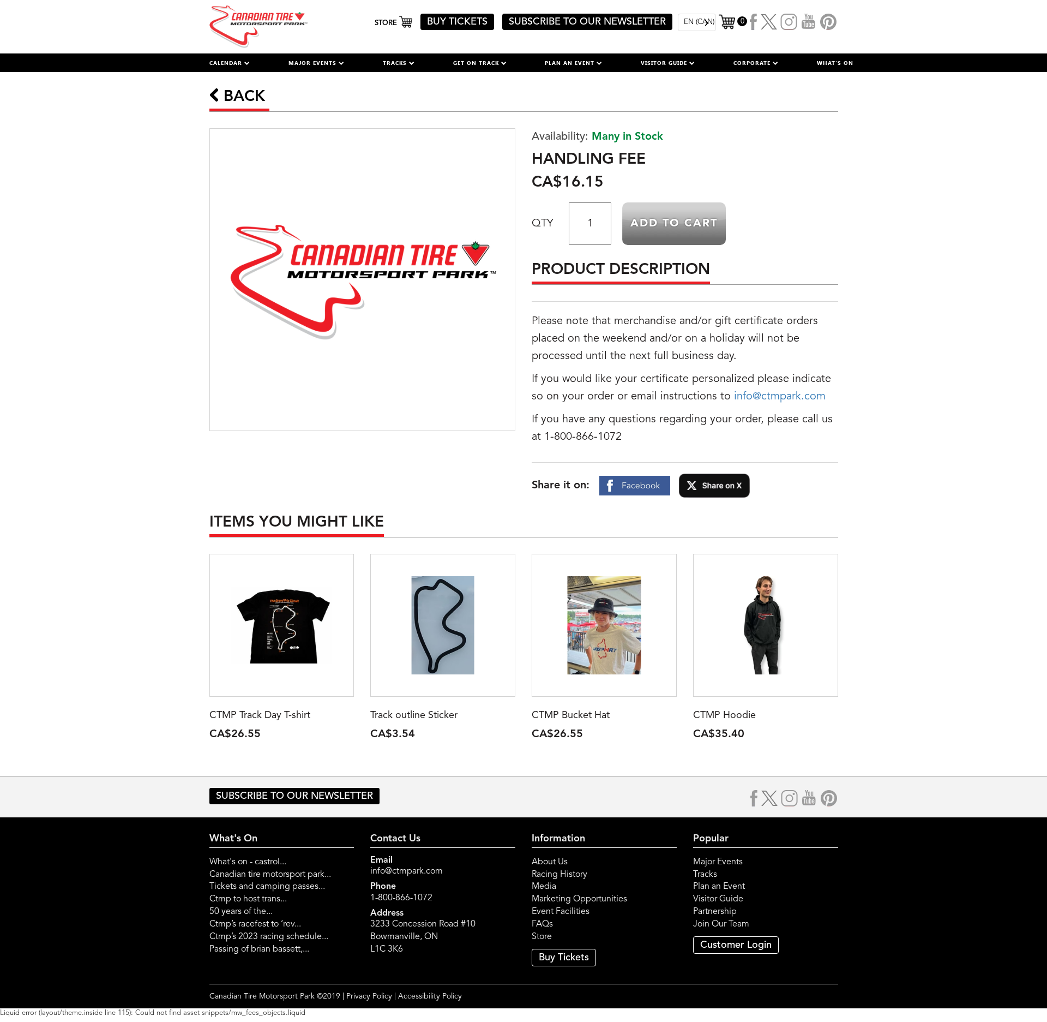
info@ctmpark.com (780, 396)
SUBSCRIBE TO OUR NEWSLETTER (587, 22)
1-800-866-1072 (401, 898)
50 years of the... (241, 911)
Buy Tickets (564, 958)
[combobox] (697, 22)
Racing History (559, 874)
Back (242, 97)
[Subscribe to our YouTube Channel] (808, 22)
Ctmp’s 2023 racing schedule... (268, 937)
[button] (229, 62)
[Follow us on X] (769, 22)
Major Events (718, 862)
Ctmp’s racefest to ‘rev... (255, 924)
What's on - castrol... (247, 862)
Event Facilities (560, 911)
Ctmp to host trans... (248, 899)
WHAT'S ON (835, 63)
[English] (696, 22)
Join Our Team (721, 924)
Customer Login (736, 945)
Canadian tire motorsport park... (270, 874)
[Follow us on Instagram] (789, 22)
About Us (550, 862)
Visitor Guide (718, 899)
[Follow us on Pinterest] (828, 22)
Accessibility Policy (430, 996)
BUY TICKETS (457, 22)
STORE (387, 23)
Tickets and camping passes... (267, 886)
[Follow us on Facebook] (754, 22)
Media (544, 886)
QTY (542, 223)
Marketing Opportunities (579, 899)
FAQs (542, 924)
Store (542, 937)
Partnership (715, 911)
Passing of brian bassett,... (259, 949)
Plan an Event (719, 886)
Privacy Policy (369, 996)
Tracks (705, 874)
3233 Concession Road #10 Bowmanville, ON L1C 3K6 (423, 937)
